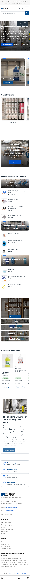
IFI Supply (11, 573)
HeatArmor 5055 (13, 199)
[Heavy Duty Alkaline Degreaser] (7, 361)
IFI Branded (13, 122)
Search (3, 542)
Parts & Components (7, 529)
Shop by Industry (6, 522)
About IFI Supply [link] (9, 450)
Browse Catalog (7, 44)
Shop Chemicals (15, 317)
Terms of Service (6, 548)
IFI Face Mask (12, 269)
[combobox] (15, 13)
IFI (2, 370)
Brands (3, 527)
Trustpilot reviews (20, 484)
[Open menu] (27, 8)
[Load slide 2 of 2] (16, 49)
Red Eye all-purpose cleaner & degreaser (20, 370)
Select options (7, 387)
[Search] (27, 13)
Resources (4, 531)
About (3, 533)
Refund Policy (5, 544)
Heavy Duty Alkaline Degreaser (5, 373)
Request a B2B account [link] (21, 44)
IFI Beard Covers (13, 249)
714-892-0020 (10, 511)
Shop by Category (6, 525)
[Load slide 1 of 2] (14, 49)
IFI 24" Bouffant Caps (14, 234)
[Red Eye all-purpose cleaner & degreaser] (20, 359)
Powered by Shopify (20, 573)
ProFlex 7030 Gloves (14, 215)
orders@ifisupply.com (11, 507)
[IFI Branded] (13, 109)
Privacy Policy (5, 546)
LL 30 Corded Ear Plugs (15, 284)
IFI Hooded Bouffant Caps (16, 240)
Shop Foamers (15, 162)
